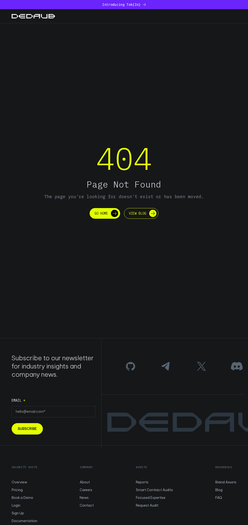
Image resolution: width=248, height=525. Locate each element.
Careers (86, 490)
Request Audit (147, 505)
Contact (87, 505)
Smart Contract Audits (154, 490)
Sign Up (18, 513)
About (85, 482)
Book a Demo (22, 497)
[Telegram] (166, 366)
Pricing (17, 490)
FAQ (218, 497)
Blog (219, 490)
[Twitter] (201, 366)
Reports (142, 482)
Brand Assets (225, 482)
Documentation (24, 521)
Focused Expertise (150, 497)
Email (18, 400)
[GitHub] (130, 366)
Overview (19, 482)
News (84, 497)
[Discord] (237, 366)
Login (16, 505)
